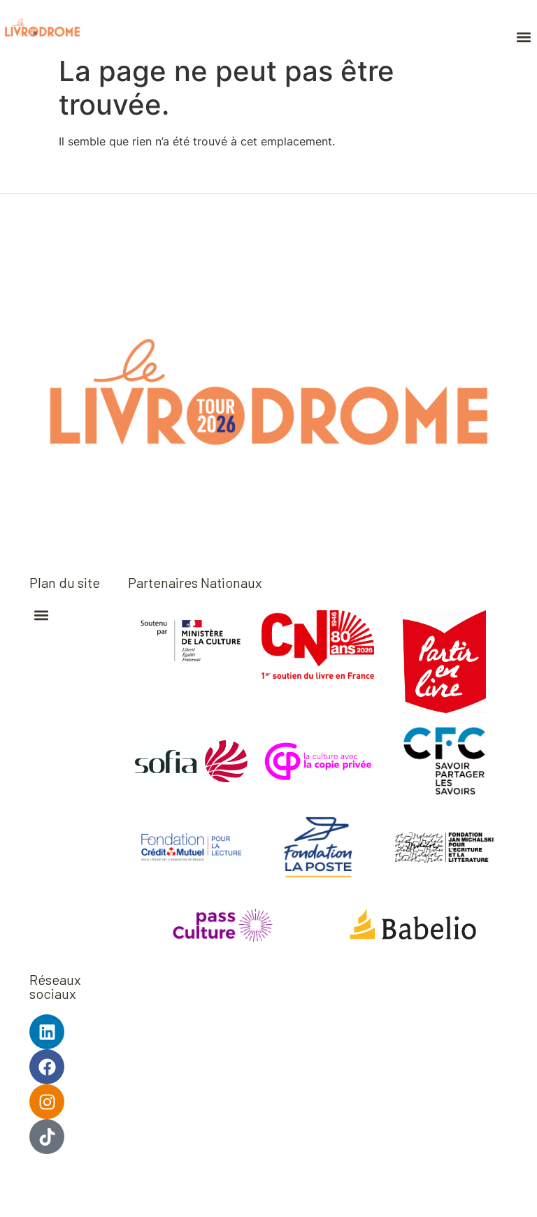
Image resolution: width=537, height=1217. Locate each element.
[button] (523, 36)
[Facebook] (46, 1066)
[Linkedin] (46, 1031)
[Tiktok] (46, 1136)
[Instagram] (46, 1101)
